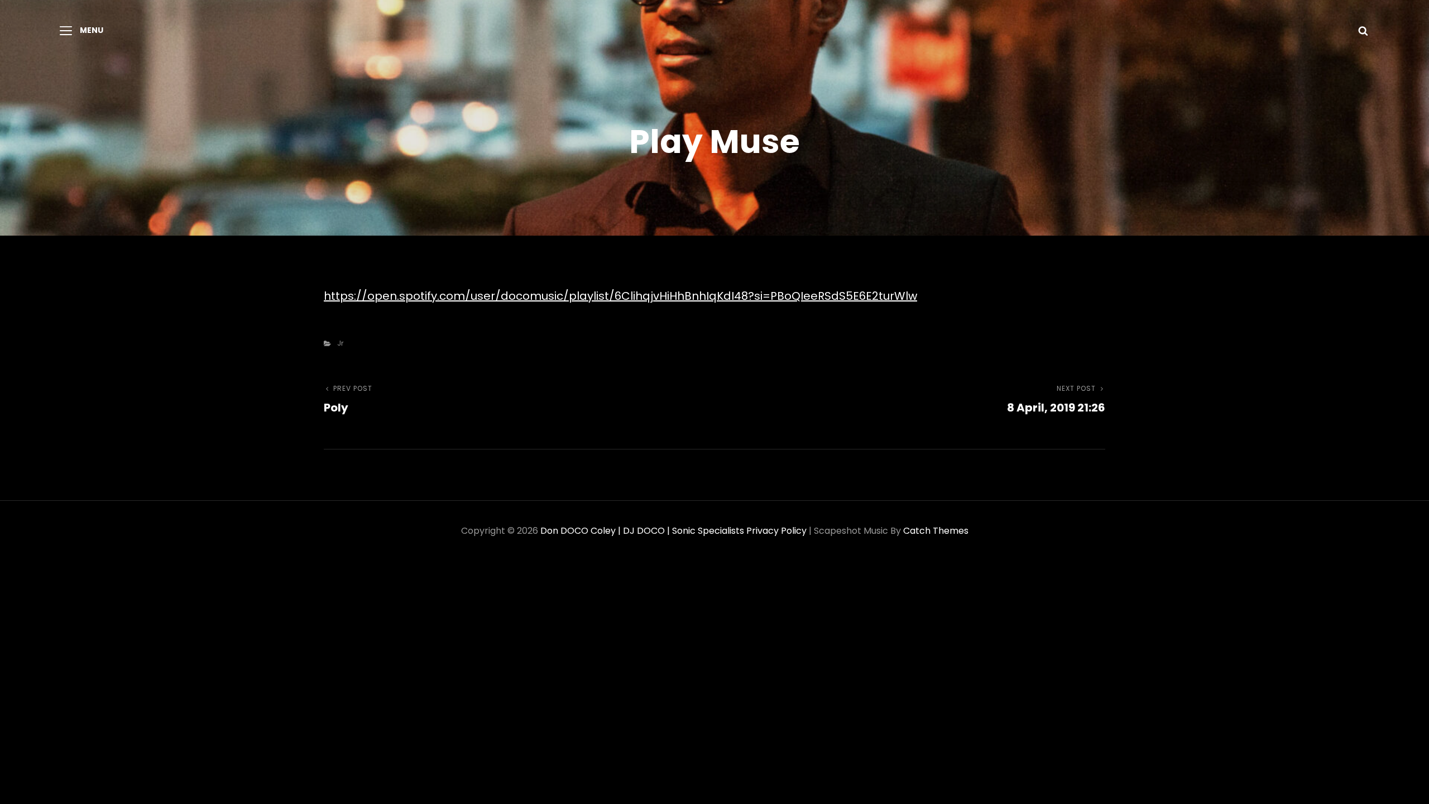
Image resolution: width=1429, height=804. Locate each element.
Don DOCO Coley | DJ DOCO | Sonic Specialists (642, 530)
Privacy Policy (776, 530)
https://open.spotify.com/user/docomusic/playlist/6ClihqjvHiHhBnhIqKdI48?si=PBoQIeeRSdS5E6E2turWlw (620, 296)
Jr (340, 343)
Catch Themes (935, 530)
